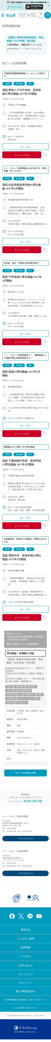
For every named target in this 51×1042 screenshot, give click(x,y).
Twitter (21, 916)
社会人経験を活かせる (16, 702)
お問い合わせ (25, 965)
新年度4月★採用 (23, 691)
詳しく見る (25, 147)
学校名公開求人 (14, 694)
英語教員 (19, 687)
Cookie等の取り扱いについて (25, 1008)
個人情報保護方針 (25, 991)
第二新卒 (11, 698)
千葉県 (7, 84)
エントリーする (22, 155)
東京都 (7, 178)
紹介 (30, 84)
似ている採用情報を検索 (25, 773)
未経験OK (29, 694)
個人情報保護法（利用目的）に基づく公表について (25, 1000)
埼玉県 (7, 270)
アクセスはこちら (25, 838)
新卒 (40, 694)
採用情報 (25, 947)
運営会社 (25, 929)
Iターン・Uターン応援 (28, 698)
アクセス (25, 956)
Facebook (12, 916)
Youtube (39, 916)
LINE (30, 916)
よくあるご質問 (25, 938)
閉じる (48, 5)
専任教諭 (19, 84)
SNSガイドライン (25, 983)
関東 (9, 687)
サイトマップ (25, 974)
